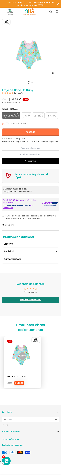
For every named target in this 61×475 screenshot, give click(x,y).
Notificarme (30, 161)
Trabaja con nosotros (12, 445)
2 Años (38, 115)
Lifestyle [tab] (8, 243)
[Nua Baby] (27, 12)
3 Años (52, 115)
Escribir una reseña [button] (30, 299)
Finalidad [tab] (8, 251)
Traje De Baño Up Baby (16, 376)
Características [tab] (12, 259)
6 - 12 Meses (11, 115)
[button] (8, 93)
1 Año (26, 115)
